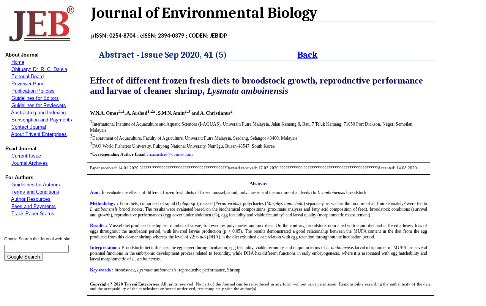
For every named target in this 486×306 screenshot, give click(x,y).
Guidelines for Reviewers (38, 105)
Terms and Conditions (35, 192)
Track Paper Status (32, 213)
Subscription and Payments (41, 120)
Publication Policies (33, 91)
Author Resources (30, 199)
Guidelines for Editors (35, 98)
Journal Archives (29, 163)
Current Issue (26, 156)
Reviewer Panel (28, 84)
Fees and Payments (33, 206)
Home (17, 62)
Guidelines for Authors (35, 185)
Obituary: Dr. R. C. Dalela (39, 69)
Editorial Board (27, 76)
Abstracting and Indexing (38, 112)
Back (307, 54)
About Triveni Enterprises (39, 134)
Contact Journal (28, 127)
